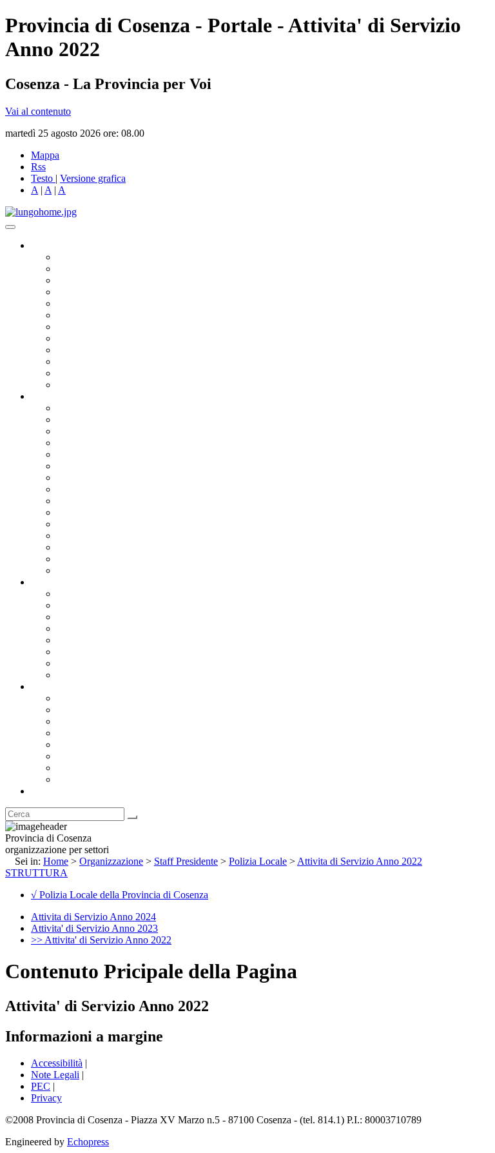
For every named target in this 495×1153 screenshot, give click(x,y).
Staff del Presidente (96, 570)
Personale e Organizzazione (113, 442)
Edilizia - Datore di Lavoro (111, 535)
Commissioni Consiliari (104, 303)
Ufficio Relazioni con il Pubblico (124, 349)
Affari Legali (83, 454)
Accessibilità (56, 1063)
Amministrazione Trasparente (116, 640)
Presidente (78, 256)
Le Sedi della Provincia (104, 721)
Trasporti (75, 500)
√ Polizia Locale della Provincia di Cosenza (119, 894)
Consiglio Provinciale (100, 268)
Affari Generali (88, 419)
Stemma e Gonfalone (99, 698)
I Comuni (76, 756)
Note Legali (55, 1074)
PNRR (70, 489)
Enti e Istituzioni (90, 779)
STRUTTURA (36, 872)
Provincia (50, 686)
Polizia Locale (258, 861)
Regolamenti (82, 674)
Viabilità (74, 547)
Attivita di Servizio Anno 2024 (93, 916)
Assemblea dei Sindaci (103, 291)
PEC (40, 1086)
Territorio (76, 744)
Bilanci (71, 628)
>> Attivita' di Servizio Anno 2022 (101, 939)
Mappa (45, 155)
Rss (38, 166)
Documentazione (64, 581)
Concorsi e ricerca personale (114, 616)
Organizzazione (63, 396)
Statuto (71, 663)
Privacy (46, 1097)
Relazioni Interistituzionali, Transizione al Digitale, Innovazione (186, 465)
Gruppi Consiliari (92, 315)
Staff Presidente (186, 861)
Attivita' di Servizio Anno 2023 (94, 928)
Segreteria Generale (97, 558)
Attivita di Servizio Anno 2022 (359, 861)
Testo (42, 178)
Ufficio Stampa (88, 361)
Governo (48, 245)
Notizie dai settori (92, 373)
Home (55, 861)
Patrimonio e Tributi (97, 477)
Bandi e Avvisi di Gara (103, 605)
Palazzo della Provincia (104, 709)
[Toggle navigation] (10, 227)
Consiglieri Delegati (97, 280)
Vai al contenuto (38, 111)
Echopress (88, 1141)
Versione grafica (93, 178)
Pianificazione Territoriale (109, 512)
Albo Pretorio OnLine (101, 593)
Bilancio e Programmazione (113, 431)
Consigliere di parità (98, 326)
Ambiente (77, 523)
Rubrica (46, 790)
